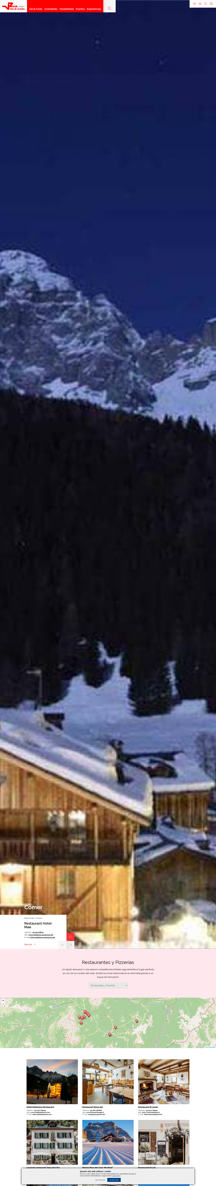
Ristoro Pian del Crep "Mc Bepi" (97, 1167)
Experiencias (94, 9)
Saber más (28, 944)
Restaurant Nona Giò (92, 1107)
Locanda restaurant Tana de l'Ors (43, 1167)
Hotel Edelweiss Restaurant (40, 1107)
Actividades (51, 9)
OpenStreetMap (210, 1047)
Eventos (80, 9)
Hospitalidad (67, 9)
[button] (79, 1017)
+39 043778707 (38, 932)
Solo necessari (100, 1180)
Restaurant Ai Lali (146, 1167)
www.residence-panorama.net (40, 935)
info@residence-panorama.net (42, 937)
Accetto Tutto (114, 1180)
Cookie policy (116, 1176)
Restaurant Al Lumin (148, 1107)
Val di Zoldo (35, 9)
